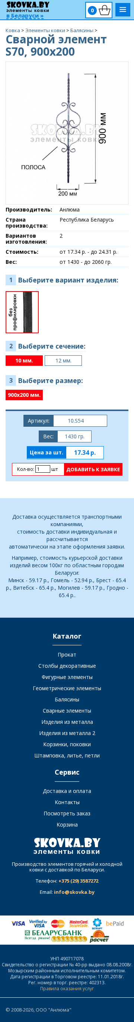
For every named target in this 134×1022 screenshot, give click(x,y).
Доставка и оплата (67, 790)
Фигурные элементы (67, 676)
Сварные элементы (67, 710)
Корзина (67, 824)
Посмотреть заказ (67, 813)
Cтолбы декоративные (67, 665)
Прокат (67, 654)
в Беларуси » (25, 16)
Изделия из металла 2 (67, 733)
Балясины (67, 699)
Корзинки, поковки (67, 744)
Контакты (67, 802)
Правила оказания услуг (67, 988)
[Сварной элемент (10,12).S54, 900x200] (67, 132)
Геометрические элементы (67, 688)
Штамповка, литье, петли (67, 755)
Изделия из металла (67, 721)
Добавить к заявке (93, 469)
